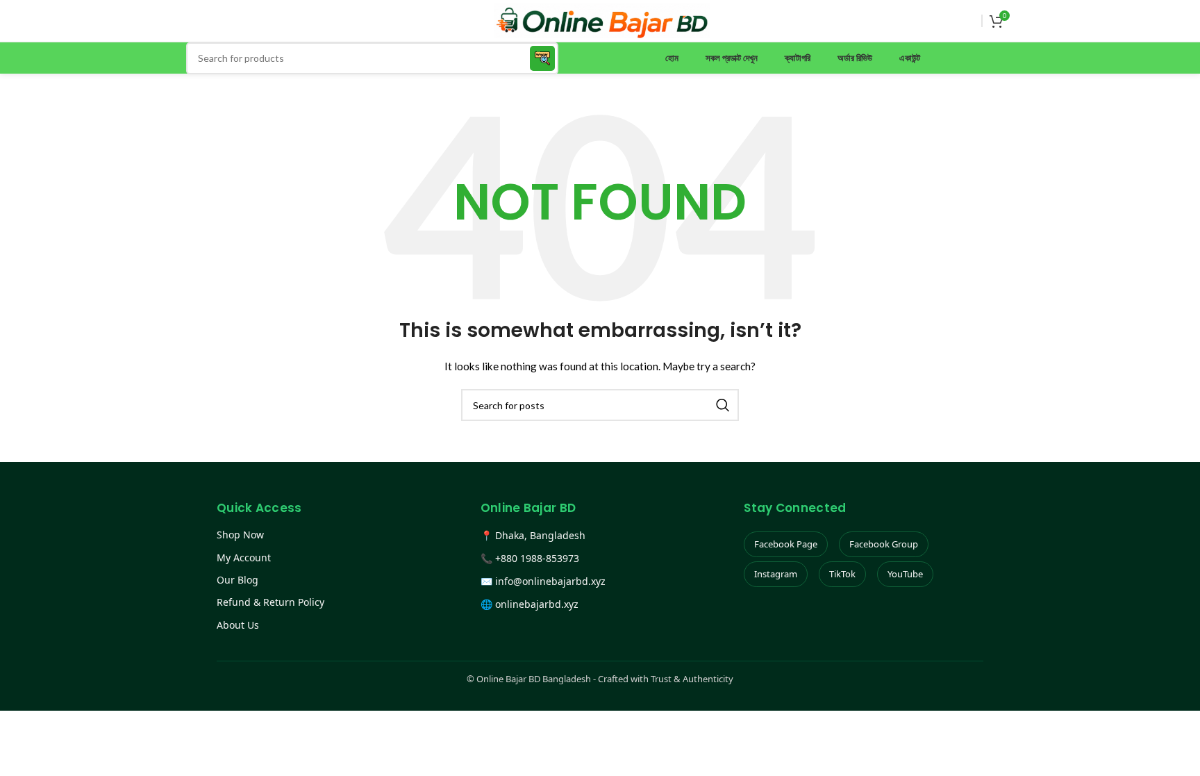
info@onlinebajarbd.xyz (550, 581)
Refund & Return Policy (270, 602)
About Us (238, 624)
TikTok (842, 574)
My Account (244, 557)
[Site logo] (602, 20)
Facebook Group (883, 544)
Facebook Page (785, 544)
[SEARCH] (542, 58)
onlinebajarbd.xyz (536, 604)
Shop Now (240, 534)
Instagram (775, 574)
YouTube (905, 574)
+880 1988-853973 (537, 558)
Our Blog (237, 579)
